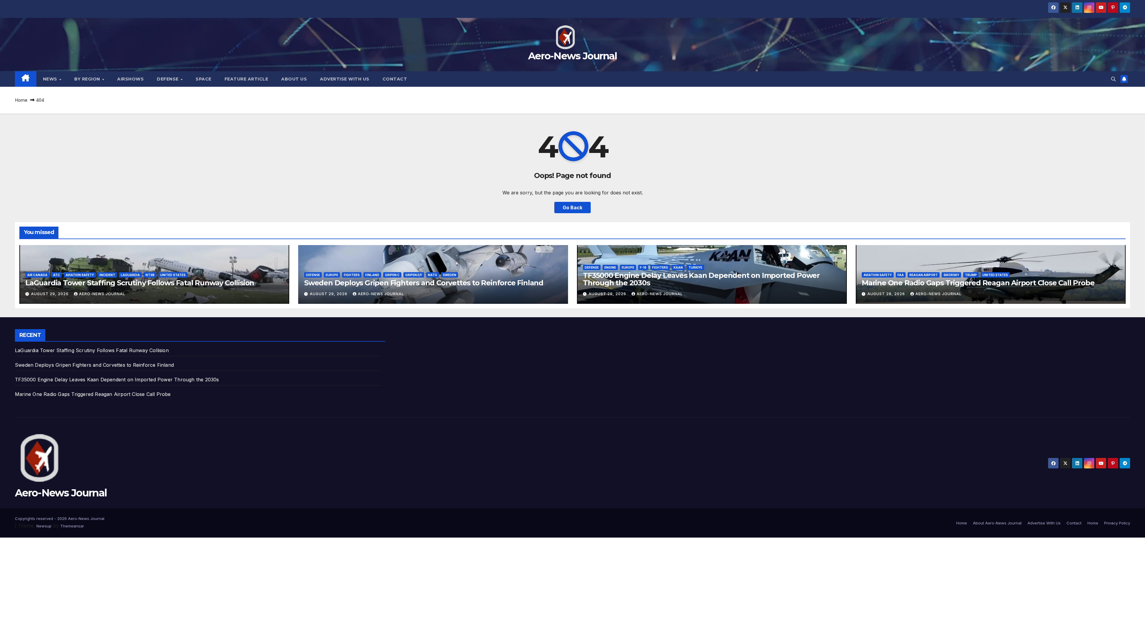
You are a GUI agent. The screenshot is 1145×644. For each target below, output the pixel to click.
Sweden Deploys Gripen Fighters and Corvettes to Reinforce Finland (423, 282)
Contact (395, 79)
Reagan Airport (923, 275)
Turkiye (695, 267)
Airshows (130, 79)
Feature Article (246, 79)
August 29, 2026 (50, 294)
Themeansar (72, 526)
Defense (168, 79)
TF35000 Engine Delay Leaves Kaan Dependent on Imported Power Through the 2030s (701, 279)
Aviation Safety (80, 275)
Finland (372, 275)
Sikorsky (951, 275)
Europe (332, 275)
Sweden (449, 275)
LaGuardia (130, 275)
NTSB (150, 275)
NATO (432, 275)
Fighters (352, 275)
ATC (56, 275)
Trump (971, 275)
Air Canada (37, 275)
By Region (87, 79)
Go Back (572, 207)
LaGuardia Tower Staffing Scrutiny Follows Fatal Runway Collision (139, 282)
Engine (610, 267)
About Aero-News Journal (997, 523)
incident (107, 275)
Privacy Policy (1117, 523)
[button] (1113, 79)
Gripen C (392, 275)
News (51, 79)
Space (203, 79)
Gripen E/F (413, 275)
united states (172, 275)
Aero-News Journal (572, 56)
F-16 (643, 267)
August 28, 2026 (608, 294)
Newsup (44, 526)
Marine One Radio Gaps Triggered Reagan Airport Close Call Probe (978, 282)
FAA (901, 275)
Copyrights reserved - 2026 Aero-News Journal (59, 518)
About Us (294, 79)
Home (21, 100)
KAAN (678, 267)
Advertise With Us (344, 79)
